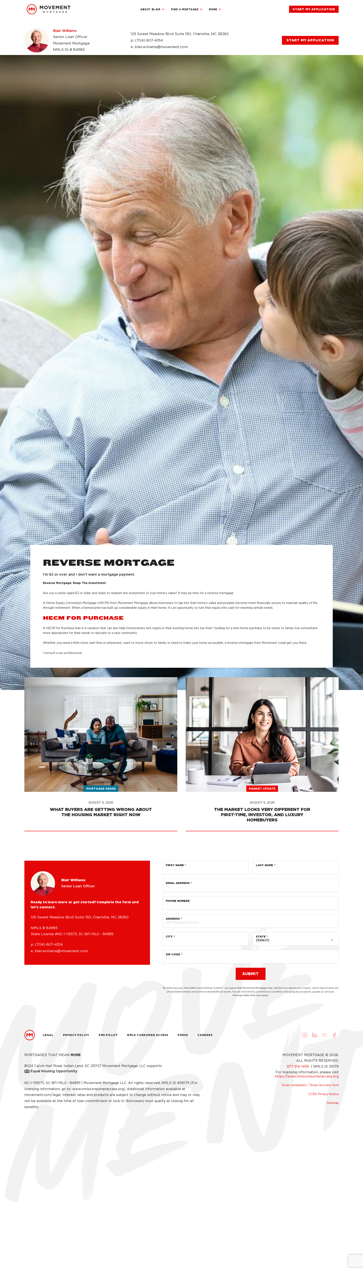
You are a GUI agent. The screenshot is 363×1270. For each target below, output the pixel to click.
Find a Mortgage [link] (185, 9)
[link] (48, 9)
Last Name (264, 865)
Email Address (178, 883)
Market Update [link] (262, 788)
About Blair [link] (150, 9)
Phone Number (178, 900)
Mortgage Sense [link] (101, 788)
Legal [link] (48, 1035)
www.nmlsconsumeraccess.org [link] (98, 1089)
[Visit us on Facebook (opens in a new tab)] (334, 1035)
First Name (175, 865)
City (169, 936)
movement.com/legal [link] (42, 1095)
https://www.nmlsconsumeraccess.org (307, 1076)
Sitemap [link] (333, 1103)
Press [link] (183, 1035)
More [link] (213, 9)
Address (173, 918)
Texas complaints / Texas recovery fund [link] (310, 1085)
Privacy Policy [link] (76, 1035)
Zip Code (173, 954)
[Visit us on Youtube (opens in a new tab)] (324, 1035)
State (261, 936)
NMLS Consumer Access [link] (147, 1035)
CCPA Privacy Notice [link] (323, 1094)
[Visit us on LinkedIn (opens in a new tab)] (314, 1035)
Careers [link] (204, 1035)
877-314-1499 (298, 1066)
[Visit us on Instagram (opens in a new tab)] (304, 1035)
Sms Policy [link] (108, 1035)
